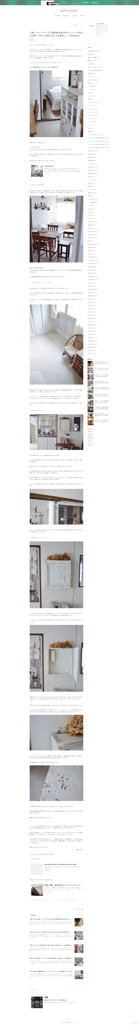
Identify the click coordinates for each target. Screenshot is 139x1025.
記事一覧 (75, 25)
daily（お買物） (66, 15)
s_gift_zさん (91, 321)
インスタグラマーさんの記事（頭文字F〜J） (98, 141)
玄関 (90, 99)
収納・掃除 (91, 73)
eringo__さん (91, 176)
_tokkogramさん (92, 334)
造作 (90, 131)
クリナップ (91, 105)
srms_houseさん (92, 315)
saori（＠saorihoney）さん (40, 142)
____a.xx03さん (92, 163)
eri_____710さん (92, 179)
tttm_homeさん (91, 337)
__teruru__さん (92, 328)
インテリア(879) (44, 900)
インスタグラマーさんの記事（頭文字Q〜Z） (98, 147)
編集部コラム (91, 60)
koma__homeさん (92, 231)
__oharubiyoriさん (92, 279)
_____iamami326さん (93, 202)
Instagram (75, 15)
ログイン (94, 2)
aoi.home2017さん (92, 150)
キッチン (91, 89)
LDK (90, 92)
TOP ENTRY (57, 15)
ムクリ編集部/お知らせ (93, 51)
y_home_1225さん (92, 344)
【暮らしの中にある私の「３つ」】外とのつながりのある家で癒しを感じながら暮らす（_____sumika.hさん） (55, 919)
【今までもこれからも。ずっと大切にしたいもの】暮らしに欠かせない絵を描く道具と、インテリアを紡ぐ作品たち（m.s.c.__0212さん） (61, 932)
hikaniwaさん (91, 196)
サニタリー (91, 96)
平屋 (90, 83)
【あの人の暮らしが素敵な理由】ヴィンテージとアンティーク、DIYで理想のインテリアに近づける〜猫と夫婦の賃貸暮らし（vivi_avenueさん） (63, 971)
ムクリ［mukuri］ (69, 10)
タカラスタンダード (93, 115)
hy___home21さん (92, 199)
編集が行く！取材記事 (93, 57)
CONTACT (82, 15)
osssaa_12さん (92, 286)
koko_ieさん (91, 228)
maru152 (90, 241)
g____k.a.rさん (91, 189)
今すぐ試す (85, 2)
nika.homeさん (92, 273)
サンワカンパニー (92, 109)
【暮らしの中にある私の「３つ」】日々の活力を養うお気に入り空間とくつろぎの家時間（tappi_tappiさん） (55, 958)
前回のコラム (33, 149)
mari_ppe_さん (92, 237)
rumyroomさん (91, 302)
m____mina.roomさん (93, 263)
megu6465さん (92, 247)
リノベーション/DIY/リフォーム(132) (54, 900)
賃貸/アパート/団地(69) (38, 900)
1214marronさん (92, 350)
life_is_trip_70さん (92, 234)
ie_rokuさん (91, 218)
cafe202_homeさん (92, 167)
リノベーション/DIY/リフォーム (95, 134)
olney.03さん (91, 282)
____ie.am (91, 205)
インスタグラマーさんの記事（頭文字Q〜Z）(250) (68, 900)
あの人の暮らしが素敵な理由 (95, 70)
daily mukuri (91, 54)
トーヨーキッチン (92, 118)
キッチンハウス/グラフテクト (94, 102)
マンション (91, 76)
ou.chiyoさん (91, 292)
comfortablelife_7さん (93, 173)
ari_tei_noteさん (92, 154)
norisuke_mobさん (92, 276)
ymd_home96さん (92, 340)
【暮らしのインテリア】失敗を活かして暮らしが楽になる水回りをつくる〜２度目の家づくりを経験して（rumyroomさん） (58, 945)
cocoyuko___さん (92, 170)
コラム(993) (32, 900)
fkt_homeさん (91, 183)
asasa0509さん (92, 160)
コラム (90, 63)
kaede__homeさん (92, 221)
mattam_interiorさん (92, 244)
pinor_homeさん (92, 299)
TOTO (90, 128)
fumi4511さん (91, 186)
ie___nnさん (91, 215)
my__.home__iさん (92, 260)
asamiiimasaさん (92, 157)
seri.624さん (91, 311)
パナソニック (91, 121)
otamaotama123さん (93, 289)
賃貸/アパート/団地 (92, 80)
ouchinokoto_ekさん (93, 295)
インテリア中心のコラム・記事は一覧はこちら (40, 62)
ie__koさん (91, 212)
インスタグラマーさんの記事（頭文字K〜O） (98, 144)
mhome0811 (91, 250)
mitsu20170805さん (92, 257)
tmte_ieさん (91, 331)
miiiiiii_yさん (91, 253)
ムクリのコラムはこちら (35, 854)
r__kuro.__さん (92, 308)
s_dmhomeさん (92, 318)
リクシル (91, 125)
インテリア (91, 86)
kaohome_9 (91, 224)
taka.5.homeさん (92, 324)
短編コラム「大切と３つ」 (94, 67)
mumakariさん (92, 266)
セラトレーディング (92, 112)
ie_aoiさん (91, 208)
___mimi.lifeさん (92, 270)
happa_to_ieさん (92, 192)
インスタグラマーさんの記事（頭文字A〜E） (98, 138)
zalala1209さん (92, 347)
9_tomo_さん (91, 353)
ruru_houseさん (92, 305)
